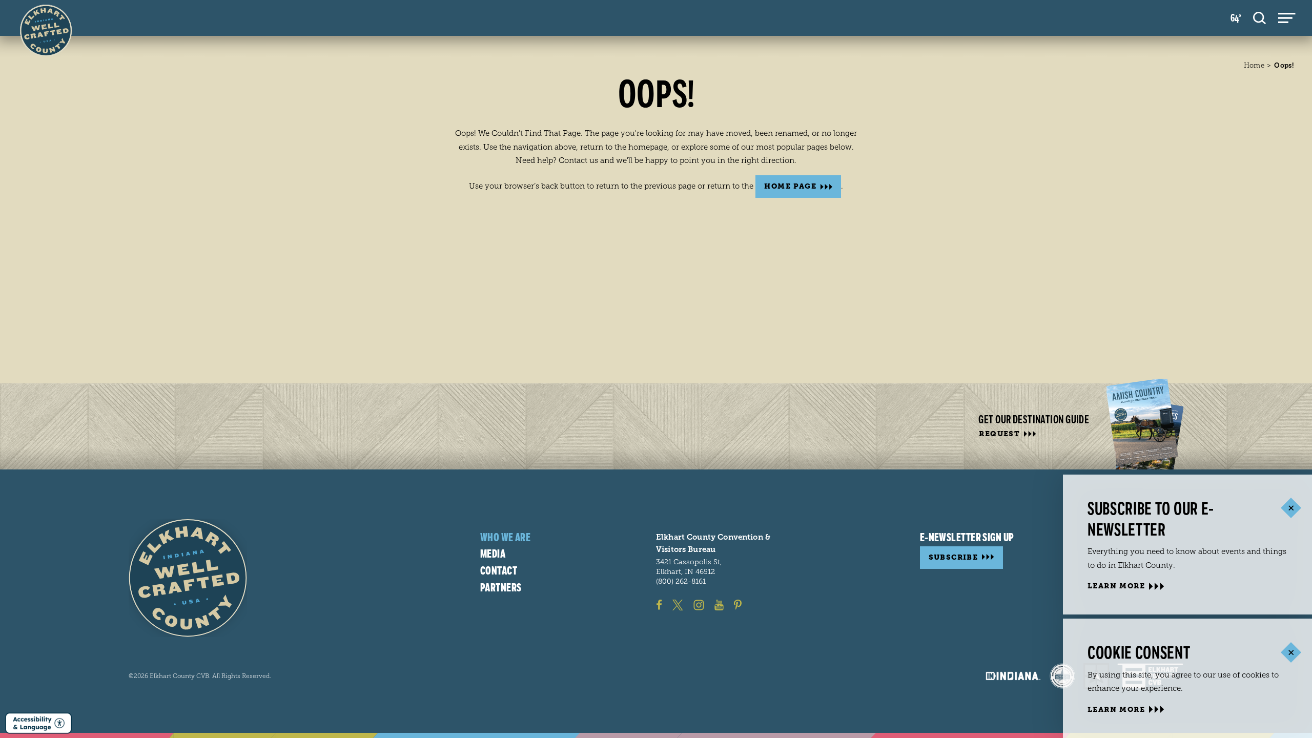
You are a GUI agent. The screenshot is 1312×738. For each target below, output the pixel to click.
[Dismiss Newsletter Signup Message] (1291, 508)
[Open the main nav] (1287, 18)
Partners (501, 588)
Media (492, 554)
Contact (498, 571)
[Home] (188, 578)
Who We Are (505, 537)
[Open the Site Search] (1259, 18)
